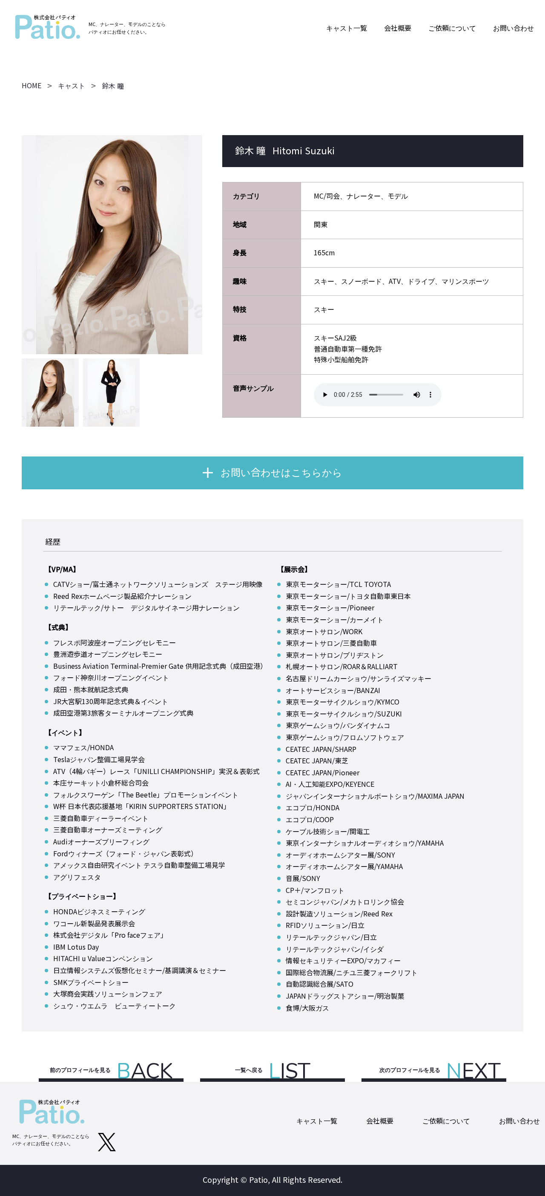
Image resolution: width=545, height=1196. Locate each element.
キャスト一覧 (346, 28)
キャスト (71, 86)
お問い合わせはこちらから (281, 472)
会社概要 (397, 28)
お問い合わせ (513, 28)
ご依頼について (452, 28)
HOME (31, 86)
